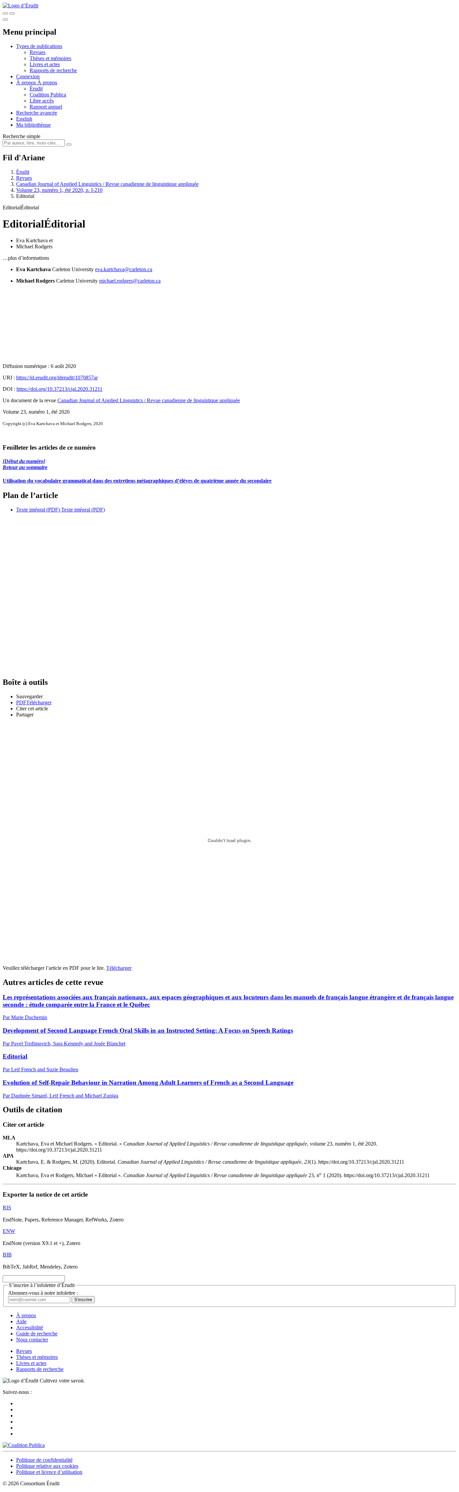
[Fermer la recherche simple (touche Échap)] (12, 13)
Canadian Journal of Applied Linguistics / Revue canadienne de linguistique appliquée (107, 184)
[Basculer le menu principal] (5, 19)
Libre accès (42, 100)
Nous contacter (32, 1339)
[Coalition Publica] (24, 1445)
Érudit (36, 88)
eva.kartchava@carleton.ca (123, 269)
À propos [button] (26, 82)
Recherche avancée (36, 113)
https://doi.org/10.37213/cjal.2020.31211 (59, 389)
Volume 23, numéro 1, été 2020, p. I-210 (59, 190)
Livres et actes (45, 64)
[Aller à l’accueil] (20, 5)
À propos (47, 82)
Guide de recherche (36, 1333)
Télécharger (118, 968)
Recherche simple (21, 136)
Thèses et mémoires (50, 58)
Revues (37, 52)
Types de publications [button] (39, 46)
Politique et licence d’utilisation (49, 1472)
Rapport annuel (46, 107)
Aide (21, 1321)
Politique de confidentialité (44, 1460)
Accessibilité (29, 1327)
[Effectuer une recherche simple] (5, 13)
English (24, 119)
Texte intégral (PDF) (38, 509)
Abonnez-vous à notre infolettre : (43, 1293)
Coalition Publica (48, 94)
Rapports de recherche (53, 70)
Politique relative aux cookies (47, 1466)
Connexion (28, 76)
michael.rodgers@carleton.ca (130, 281)
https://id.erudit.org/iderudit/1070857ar (57, 377)
